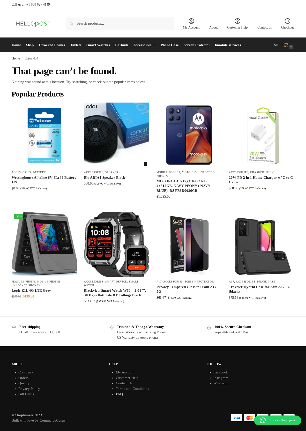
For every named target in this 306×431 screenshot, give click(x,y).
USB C (270, 172)
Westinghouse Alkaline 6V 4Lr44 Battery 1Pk (44, 180)
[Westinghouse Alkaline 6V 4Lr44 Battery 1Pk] (44, 135)
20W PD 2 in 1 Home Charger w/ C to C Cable (261, 180)
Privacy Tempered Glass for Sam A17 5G (186, 289)
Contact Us (124, 383)
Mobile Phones (168, 172)
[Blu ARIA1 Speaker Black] (116, 135)
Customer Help (237, 27)
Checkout (287, 27)
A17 (159, 281)
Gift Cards (26, 394)
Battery (39, 172)
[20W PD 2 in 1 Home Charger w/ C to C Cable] (261, 135)
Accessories (21, 172)
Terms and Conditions (132, 389)
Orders (23, 378)
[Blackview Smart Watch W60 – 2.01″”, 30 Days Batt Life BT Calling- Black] (116, 244)
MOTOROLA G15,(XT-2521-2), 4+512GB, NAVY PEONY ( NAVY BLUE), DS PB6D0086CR (183, 186)
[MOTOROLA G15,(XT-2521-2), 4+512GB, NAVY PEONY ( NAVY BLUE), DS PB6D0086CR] (189, 135)
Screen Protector (199, 281)
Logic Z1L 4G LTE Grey (31, 290)
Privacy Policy (29, 389)
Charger (257, 172)
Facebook (220, 372)
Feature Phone (23, 281)
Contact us (264, 27)
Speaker (111, 172)
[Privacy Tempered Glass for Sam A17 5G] (189, 244)
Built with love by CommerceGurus (38, 420)
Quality (24, 383)
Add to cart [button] (44, 198)
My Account (191, 27)
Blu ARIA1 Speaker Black (104, 177)
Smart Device (116, 281)
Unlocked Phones (26, 285)
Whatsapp (220, 383)
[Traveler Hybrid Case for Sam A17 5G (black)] (261, 244)
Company (25, 372)
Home (16, 58)
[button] (284, 45)
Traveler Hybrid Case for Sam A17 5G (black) (260, 289)
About (213, 27)
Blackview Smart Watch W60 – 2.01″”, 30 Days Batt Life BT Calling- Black (115, 293)
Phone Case (266, 281)
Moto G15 (189, 172)
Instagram (220, 378)
